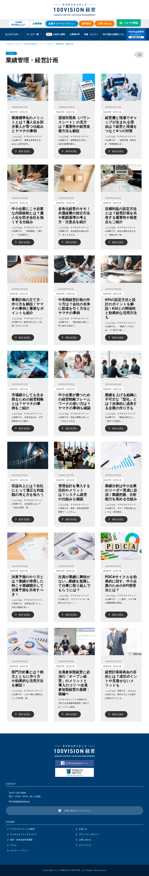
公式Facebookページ (77, 763)
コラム (49, 44)
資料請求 (86, 23)
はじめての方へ (12, 34)
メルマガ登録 (131, 22)
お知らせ (83, 829)
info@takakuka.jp (21, 801)
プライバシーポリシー (89, 834)
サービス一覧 (33, 34)
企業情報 (37, 23)
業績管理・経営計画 (64, 44)
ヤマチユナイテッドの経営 (22, 829)
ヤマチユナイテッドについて (23, 834)
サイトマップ (85, 845)
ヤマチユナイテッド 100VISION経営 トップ (24, 44)
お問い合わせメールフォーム (77, 810)
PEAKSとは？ (18, 23)
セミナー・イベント (19, 850)
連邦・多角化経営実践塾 (21, 839)
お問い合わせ (105, 23)
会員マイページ (61, 23)
